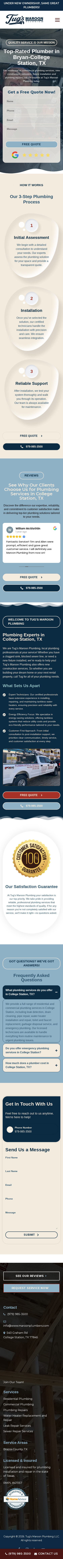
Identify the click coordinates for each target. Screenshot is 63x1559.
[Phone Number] (10, 1129)
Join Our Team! (13, 1382)
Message (10, 1212)
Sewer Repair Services (18, 1431)
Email (8, 1185)
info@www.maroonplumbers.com (26, 1325)
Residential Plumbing (17, 1398)
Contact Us (47, 1553)
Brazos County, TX (15, 1449)
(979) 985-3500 (19, 1553)
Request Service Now (31, 1288)
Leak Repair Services (17, 1425)
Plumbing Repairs (15, 1410)
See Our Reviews (30, 1276)
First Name (11, 1157)
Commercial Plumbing (18, 1404)
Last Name (11, 1171)
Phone (9, 1198)
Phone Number (23, 1127)
